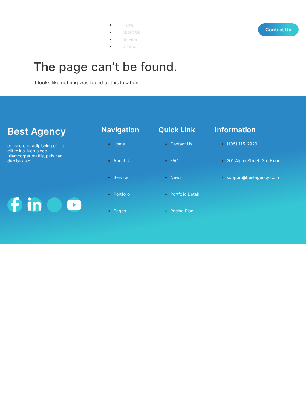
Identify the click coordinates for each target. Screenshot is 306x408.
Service (129, 39)
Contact (130, 46)
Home (128, 24)
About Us (131, 32)
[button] (147, 15)
